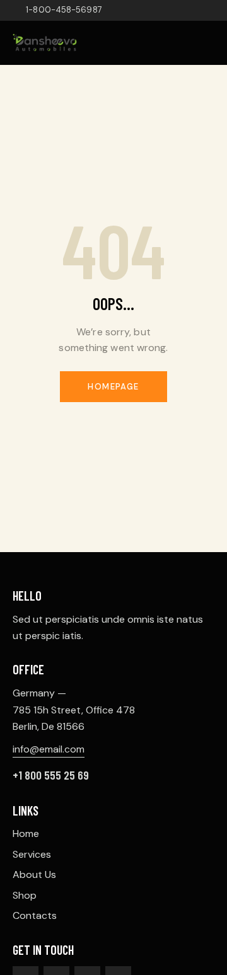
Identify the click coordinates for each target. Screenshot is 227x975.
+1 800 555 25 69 (51, 775)
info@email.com (48, 749)
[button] (210, 42)
